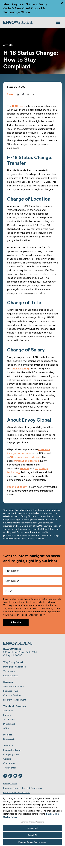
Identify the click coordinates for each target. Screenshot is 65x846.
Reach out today (17, 486)
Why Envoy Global (13, 662)
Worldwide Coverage (15, 706)
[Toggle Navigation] (58, 22)
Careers (7, 759)
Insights (7, 734)
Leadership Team (12, 750)
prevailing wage (21, 368)
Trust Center (9, 767)
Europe (7, 715)
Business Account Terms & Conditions (22, 788)
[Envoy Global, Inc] (18, 22)
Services (8, 682)
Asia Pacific (9, 719)
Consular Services (12, 695)
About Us (8, 745)
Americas (8, 710)
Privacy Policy (10, 783)
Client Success (10, 675)
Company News (11, 754)
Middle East (9, 724)
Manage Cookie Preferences (32, 842)
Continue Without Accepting (32, 822)
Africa (6, 728)
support (24, 468)
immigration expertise (26, 460)
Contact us (9, 763)
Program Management (14, 699)
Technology (9, 671)
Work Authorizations (13, 686)
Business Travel (10, 691)
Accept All (32, 828)
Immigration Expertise (14, 666)
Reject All (32, 835)
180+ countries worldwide (25, 456)
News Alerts (9, 739)
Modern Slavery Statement (16, 792)
